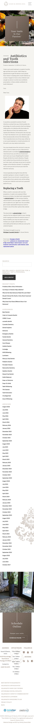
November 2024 (7, 471)
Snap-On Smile (6, 383)
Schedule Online (15, 638)
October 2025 (6, 437)
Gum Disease (6, 343)
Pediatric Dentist (7, 361)
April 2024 (5, 493)
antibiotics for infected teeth (17, 241)
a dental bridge (17, 213)
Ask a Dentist (9, 277)
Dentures (5, 330)
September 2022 (7, 552)
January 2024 (6, 502)
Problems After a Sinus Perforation (12, 286)
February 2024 (6, 499)
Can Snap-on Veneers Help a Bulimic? (13, 289)
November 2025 (7, 434)
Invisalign (5, 349)
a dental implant (9, 198)
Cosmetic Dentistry (8, 324)
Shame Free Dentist (8, 374)
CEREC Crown (6, 318)
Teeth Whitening (7, 386)
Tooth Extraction (7, 392)
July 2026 (5, 409)
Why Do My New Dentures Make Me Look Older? (16, 292)
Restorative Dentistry (8, 368)
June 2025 (5, 450)
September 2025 (7, 440)
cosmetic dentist (7, 321)
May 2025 (5, 453)
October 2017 (6, 564)
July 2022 (5, 558)
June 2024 (5, 487)
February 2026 (6, 425)
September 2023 (7, 515)
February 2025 (6, 462)
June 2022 (5, 561)
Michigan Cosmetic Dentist (11, 232)
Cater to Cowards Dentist (9, 315)
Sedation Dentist (7, 371)
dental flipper (10, 242)
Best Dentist (6, 312)
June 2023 (5, 524)
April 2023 (5, 530)
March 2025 (5, 459)
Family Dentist (6, 337)
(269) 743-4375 (5, 667)
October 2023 (6, 512)
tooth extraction (13, 244)
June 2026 (5, 413)
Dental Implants (7, 327)
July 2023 (5, 521)
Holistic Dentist (6, 346)
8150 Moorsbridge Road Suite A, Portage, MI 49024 (5, 658)
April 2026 (5, 419)
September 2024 (7, 478)
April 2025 (5, 456)
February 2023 (6, 537)
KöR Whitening (6, 352)
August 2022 (6, 555)
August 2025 (6, 444)
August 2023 (6, 518)
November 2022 (7, 546)
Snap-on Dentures (7, 380)
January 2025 (6, 465)
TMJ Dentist (6, 389)
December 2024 (7, 468)
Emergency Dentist (15, 239)
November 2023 (7, 509)
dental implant (18, 242)
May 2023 (5, 527)
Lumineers (5, 355)
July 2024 (5, 484)
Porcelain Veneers (7, 364)
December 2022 (7, 543)
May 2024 (5, 490)
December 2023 (7, 506)
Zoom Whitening (7, 399)
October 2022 (6, 549)
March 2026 (5, 422)
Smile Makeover (7, 377)
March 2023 (5, 533)
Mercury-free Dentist (8, 358)
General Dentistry (7, 340)
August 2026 (6, 406)
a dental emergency (24, 151)
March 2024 (5, 496)
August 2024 (6, 481)
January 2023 (6, 540)
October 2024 (6, 475)
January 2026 (6, 428)
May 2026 (5, 416)
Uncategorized (6, 395)
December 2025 (7, 431)
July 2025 (5, 447)
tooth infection (21, 244)
